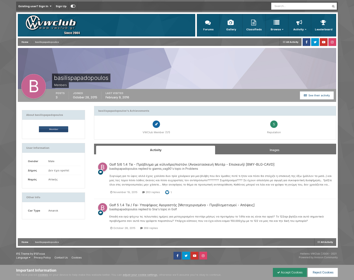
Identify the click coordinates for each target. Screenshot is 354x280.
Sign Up (61, 6)
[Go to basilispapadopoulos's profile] (102, 167)
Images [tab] (274, 150)
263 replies (152, 192)
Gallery (231, 29)
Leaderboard (323, 29)
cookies (43, 274)
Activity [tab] (155, 150)
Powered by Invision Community (318, 257)
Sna (154, 209)
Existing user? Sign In (34, 6)
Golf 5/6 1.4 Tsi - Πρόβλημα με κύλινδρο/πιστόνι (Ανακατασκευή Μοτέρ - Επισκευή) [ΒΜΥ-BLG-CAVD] (192, 164)
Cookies (76, 257)
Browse (276, 29)
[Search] (333, 6)
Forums (208, 29)
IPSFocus (39, 253)
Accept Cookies (291, 272)
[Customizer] (73, 6)
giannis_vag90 (161, 168)
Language (22, 257)
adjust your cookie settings (140, 274)
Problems (191, 168)
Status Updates (315, 6)
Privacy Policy (42, 257)
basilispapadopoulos (123, 168)
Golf (174, 209)
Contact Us (61, 257)
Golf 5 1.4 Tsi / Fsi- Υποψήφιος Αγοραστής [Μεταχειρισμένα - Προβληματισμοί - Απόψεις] (182, 205)
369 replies (150, 228)
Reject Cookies (323, 272)
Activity (298, 29)
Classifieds (254, 29)
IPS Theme (23, 253)
